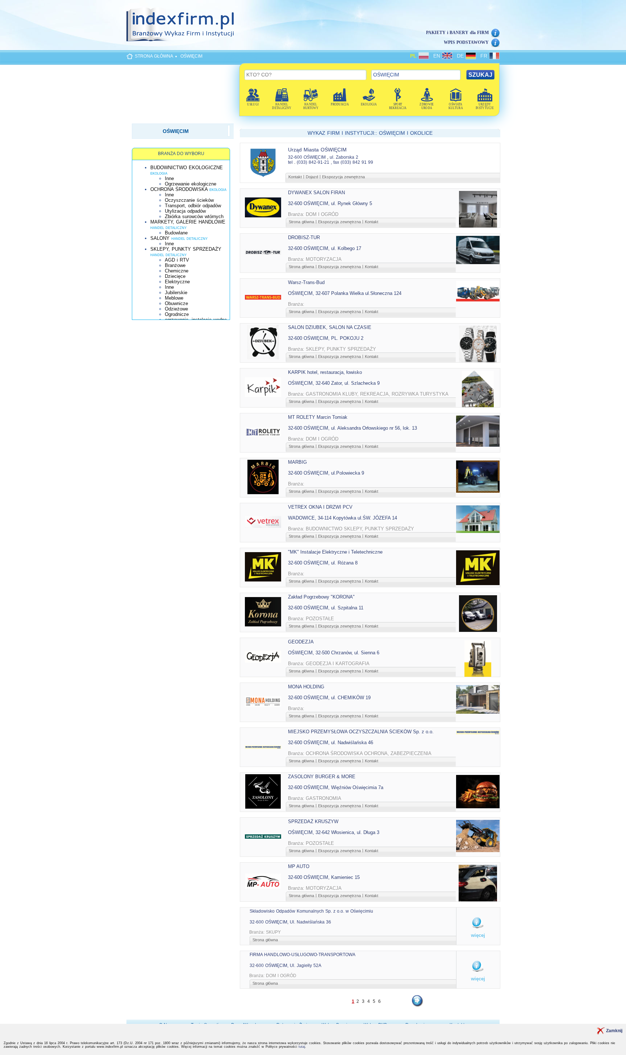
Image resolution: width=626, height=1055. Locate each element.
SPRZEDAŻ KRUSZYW (313, 821)
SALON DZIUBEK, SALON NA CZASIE (329, 327)
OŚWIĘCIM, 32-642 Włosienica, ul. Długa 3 (333, 832)
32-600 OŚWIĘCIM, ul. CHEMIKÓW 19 (329, 697)
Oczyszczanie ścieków (189, 200)
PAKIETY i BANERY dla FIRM (457, 32)
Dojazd (312, 177)
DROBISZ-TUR (304, 237)
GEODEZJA (301, 642)
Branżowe (175, 265)
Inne (169, 178)
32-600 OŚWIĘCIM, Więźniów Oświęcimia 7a (335, 787)
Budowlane (176, 232)
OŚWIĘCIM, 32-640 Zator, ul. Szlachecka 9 (334, 383)
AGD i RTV (177, 260)
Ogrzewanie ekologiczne (190, 184)
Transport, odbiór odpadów (193, 205)
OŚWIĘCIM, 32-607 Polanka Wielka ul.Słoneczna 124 (344, 293)
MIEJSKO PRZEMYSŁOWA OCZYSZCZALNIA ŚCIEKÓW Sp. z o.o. (361, 731)
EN (437, 56)
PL (414, 56)
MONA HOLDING (306, 686)
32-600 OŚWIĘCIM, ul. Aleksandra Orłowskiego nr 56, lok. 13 (352, 428)
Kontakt (295, 177)
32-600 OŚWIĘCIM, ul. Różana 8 (323, 563)
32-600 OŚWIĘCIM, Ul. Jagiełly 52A (285, 965)
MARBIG (297, 462)
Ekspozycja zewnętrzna (343, 177)
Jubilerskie (176, 292)
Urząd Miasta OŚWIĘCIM (317, 150)
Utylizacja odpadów (185, 211)
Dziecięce (175, 276)
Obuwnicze (176, 303)
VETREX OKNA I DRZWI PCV (320, 507)
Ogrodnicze (177, 314)
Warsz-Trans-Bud (306, 282)
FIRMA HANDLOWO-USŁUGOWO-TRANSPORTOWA (302, 954)
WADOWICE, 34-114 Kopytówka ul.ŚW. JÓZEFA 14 (342, 518)
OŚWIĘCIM (191, 56)
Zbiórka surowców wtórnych (194, 216)
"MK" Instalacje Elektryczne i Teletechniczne (335, 552)
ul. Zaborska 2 (344, 157)
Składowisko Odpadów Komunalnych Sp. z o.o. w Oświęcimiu (311, 911)
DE (461, 56)
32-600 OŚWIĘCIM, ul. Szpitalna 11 (325, 607)
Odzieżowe (176, 309)
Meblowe (174, 298)
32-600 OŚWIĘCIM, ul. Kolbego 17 (324, 248)
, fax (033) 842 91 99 (352, 162)
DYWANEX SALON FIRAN (316, 192)
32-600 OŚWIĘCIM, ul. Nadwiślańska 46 (330, 742)
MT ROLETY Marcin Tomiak (317, 417)
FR (484, 56)
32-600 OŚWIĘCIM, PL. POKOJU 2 (325, 338)
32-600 (295, 157)
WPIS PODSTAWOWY (466, 42)
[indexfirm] (180, 24)
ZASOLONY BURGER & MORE (321, 776)
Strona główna (301, 222)
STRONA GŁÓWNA (154, 56)
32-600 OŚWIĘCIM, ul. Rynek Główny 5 (330, 203)
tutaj (302, 1046)
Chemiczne (176, 271)
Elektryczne (177, 281)
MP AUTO (298, 866)
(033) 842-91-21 (313, 162)
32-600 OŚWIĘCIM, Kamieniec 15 (324, 877)
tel (290, 162)
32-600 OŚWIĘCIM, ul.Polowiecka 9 (326, 473)
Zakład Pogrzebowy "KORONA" (321, 597)
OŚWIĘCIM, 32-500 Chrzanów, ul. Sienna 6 (333, 652)
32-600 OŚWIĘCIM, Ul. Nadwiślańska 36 (290, 922)
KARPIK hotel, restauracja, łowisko (325, 372)
